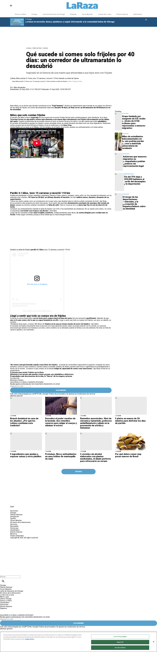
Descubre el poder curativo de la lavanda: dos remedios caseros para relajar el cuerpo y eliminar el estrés (61, 422)
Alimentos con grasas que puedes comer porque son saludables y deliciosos (41, 374)
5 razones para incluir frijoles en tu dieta (27, 372)
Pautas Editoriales (17, 536)
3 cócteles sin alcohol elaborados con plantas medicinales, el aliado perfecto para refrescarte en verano (95, 457)
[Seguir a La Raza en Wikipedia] (33, 502)
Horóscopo (14, 528)
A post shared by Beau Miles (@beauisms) (37, 311)
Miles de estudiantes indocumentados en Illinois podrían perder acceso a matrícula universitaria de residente (133, 142)
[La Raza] (82, 5)
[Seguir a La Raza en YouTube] (23, 502)
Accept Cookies (120, 647)
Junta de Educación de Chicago (54, 14)
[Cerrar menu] (2, 573)
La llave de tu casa (104, 14)
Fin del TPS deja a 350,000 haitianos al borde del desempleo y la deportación (135, 180)
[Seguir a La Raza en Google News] (28, 502)
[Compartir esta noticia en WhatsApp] (12, 91)
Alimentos (14, 380)
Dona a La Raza (20, 14)
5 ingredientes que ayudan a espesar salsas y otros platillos (25, 455)
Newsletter (14, 526)
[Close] (153, 641)
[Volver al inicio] (50, 546)
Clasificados (137, 14)
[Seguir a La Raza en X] (18, 502)
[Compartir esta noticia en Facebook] (18, 91)
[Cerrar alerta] (146, 19)
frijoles (20, 380)
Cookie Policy (29, 639)
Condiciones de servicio (86, 394)
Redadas (73, 14)
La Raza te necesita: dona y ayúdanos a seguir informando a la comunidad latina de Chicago (70, 21)
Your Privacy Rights (120, 636)
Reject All (120, 642)
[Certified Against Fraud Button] (17, 540)
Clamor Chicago (6, 599)
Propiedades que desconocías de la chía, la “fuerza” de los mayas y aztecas (41, 376)
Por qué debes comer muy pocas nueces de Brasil (128, 455)
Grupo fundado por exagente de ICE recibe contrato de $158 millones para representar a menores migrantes (133, 122)
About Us (13, 534)
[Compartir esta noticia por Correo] (28, 91)
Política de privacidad (57, 394)
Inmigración (129, 174)
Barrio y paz (4, 597)
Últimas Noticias (16, 515)
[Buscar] (3, 581)
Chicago (34, 14)
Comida (45, 48)
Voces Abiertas (87, 14)
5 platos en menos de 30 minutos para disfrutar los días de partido (130, 420)
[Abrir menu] (11, 5)
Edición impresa (122, 14)
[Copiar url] (15, 97)
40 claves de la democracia (20, 522)
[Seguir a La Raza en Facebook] (12, 502)
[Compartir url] (12, 102)
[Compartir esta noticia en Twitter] (23, 91)
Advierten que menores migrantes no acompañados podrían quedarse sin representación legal (135, 161)
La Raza (28, 48)
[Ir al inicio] (54, 480)
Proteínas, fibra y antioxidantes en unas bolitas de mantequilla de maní (60, 456)
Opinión (13, 518)
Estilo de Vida (37, 48)
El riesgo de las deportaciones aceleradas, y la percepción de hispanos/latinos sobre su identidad (134, 203)
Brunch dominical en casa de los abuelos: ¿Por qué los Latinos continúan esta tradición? (24, 422)
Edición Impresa (16, 532)
